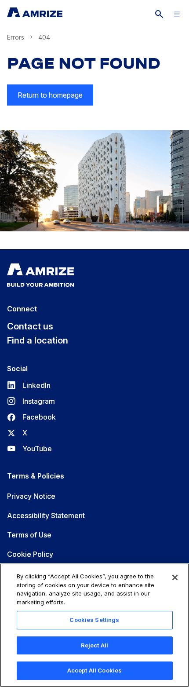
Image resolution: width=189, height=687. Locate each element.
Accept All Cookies (94, 670)
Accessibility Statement (46, 515)
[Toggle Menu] (176, 14)
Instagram (31, 401)
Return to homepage (50, 95)
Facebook (31, 417)
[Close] (175, 577)
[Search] (159, 14)
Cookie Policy (30, 554)
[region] (94, 625)
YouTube (29, 448)
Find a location (37, 340)
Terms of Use (29, 534)
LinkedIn (29, 385)
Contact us (30, 326)
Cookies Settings (94, 619)
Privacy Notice (31, 496)
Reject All (94, 645)
